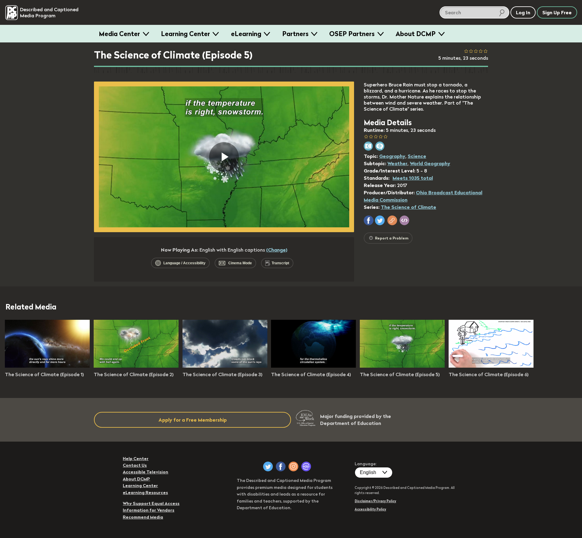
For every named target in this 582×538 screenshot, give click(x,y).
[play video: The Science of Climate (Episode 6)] (491, 366)
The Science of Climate (408, 207)
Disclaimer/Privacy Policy (375, 501)
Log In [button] (523, 12)
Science (417, 156)
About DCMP (416, 34)
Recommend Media (143, 517)
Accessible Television (145, 472)
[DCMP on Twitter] (268, 466)
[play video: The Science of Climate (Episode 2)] (136, 366)
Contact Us (135, 465)
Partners (295, 34)
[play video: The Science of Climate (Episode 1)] (47, 366)
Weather (397, 163)
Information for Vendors (148, 510)
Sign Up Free (557, 12)
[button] (368, 220)
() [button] (276, 250)
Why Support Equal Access (151, 503)
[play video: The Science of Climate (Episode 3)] (224, 366)
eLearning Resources (145, 492)
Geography (392, 156)
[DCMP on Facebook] (281, 466)
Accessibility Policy (370, 509)
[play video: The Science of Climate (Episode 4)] (313, 366)
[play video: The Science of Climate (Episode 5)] (402, 366)
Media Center (119, 34)
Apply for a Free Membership (193, 420)
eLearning (246, 34)
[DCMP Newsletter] (306, 466)
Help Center (136, 458)
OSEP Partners (352, 34)
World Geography (430, 163)
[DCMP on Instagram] (293, 466)
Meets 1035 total (413, 178)
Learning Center (185, 34)
